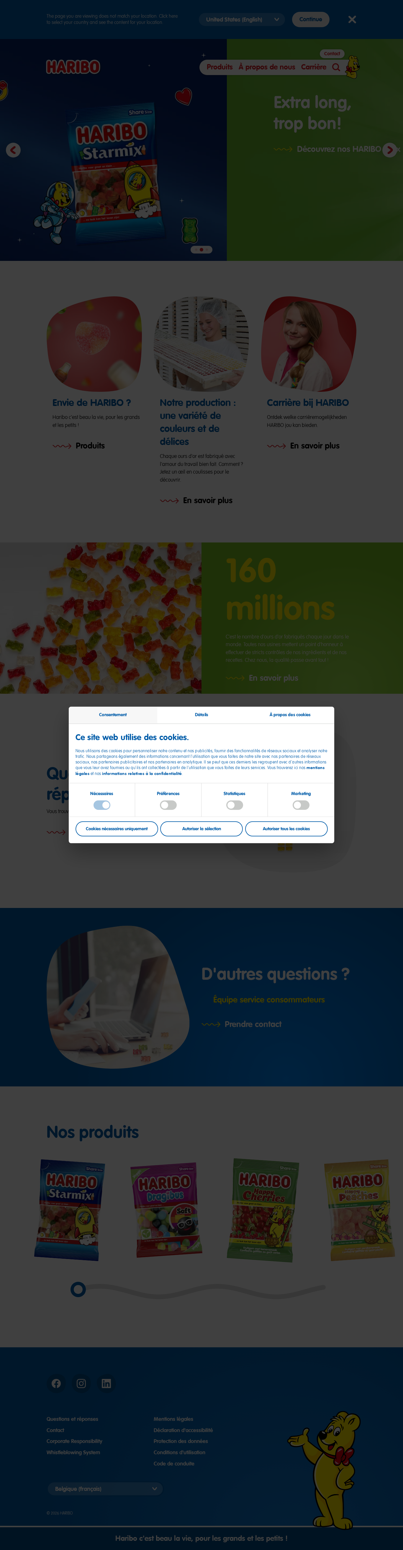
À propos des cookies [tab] (290, 715)
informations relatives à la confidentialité (142, 773)
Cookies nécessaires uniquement (117, 828)
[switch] (168, 805)
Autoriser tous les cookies (286, 828)
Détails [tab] (201, 715)
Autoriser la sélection (201, 828)
